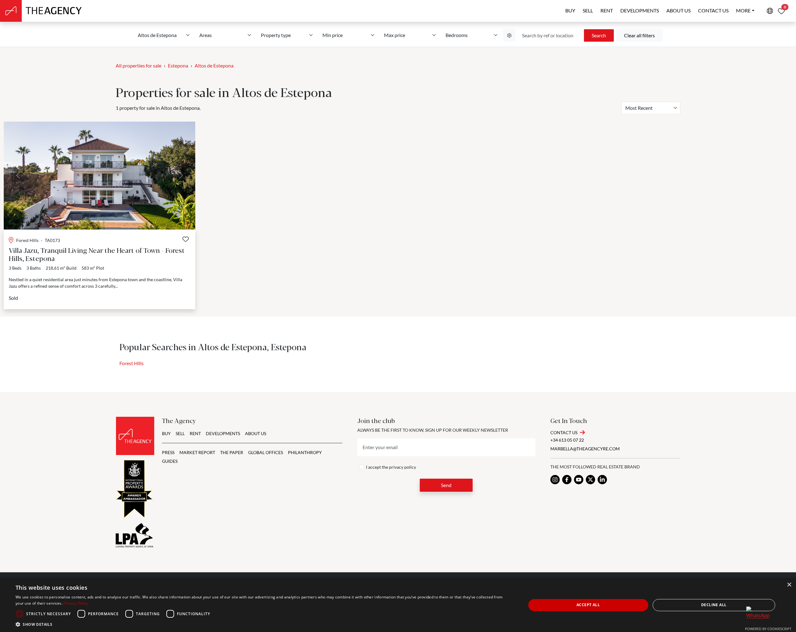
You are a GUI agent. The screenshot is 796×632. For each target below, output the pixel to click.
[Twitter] (590, 479)
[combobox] (650, 108)
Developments (639, 10)
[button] (263, 624)
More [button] (743, 10)
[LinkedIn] (602, 479)
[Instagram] (555, 479)
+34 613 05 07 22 (567, 440)
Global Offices (265, 452)
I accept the (391, 467)
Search (599, 35)
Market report (197, 452)
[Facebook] (567, 479)
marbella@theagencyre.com (585, 448)
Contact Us (563, 432)
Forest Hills (131, 363)
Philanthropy (305, 452)
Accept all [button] (588, 604)
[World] (770, 11)
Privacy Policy (75, 603)
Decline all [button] (713, 604)
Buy (570, 10)
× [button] (789, 585)
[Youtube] (578, 479)
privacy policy (402, 467)
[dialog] (398, 605)
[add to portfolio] (186, 239)
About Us (255, 433)
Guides (170, 461)
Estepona (178, 65)
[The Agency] (135, 436)
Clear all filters (639, 35)
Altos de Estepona (214, 65)
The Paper (231, 452)
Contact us (713, 10)
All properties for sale (138, 65)
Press (168, 452)
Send (446, 485)
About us (678, 10)
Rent (606, 10)
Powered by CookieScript (768, 628)
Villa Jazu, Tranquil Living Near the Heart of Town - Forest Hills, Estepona (97, 254)
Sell (588, 10)
